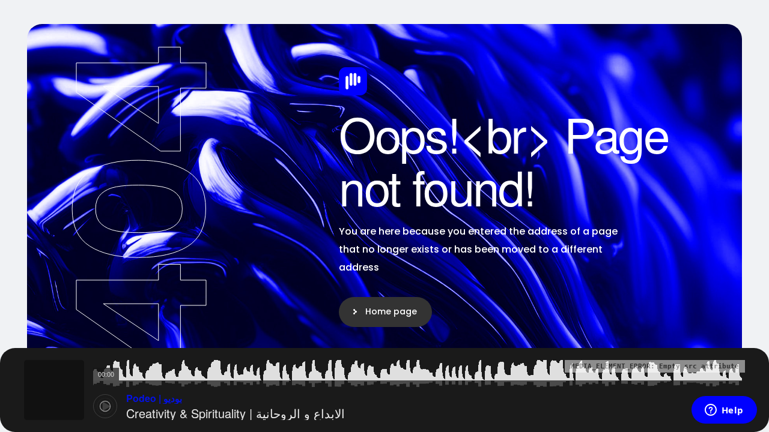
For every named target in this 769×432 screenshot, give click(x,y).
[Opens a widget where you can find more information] (724, 411)
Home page (391, 311)
